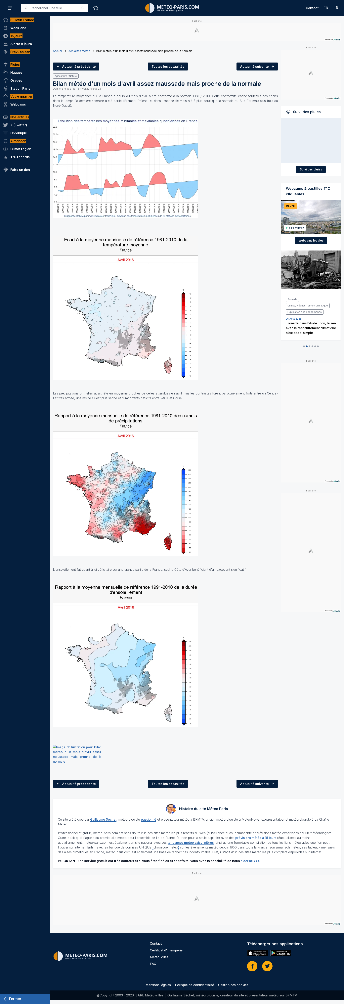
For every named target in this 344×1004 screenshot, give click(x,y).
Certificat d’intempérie (166, 950)
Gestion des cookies (233, 985)
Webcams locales (311, 240)
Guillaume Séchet (103, 819)
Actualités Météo (79, 51)
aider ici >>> (250, 861)
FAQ (153, 964)
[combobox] (54, 8)
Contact (312, 8)
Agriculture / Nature (66, 75)
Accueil (58, 51)
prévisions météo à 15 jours (255, 838)
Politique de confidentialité (194, 985)
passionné (148, 819)
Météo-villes (159, 957)
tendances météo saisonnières (191, 842)
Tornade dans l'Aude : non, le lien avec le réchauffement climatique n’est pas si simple (309, 328)
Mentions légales (158, 985)
